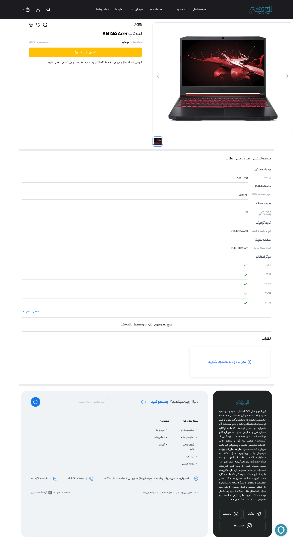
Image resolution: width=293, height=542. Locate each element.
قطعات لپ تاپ (188, 447)
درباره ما (119, 9)
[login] (38, 10)
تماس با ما (102, 9)
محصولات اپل (186, 430)
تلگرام (251, 514)
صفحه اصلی (199, 9)
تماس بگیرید (88, 52)
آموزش (139, 9)
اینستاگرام (238, 525)
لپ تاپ (126, 42)
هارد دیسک (187, 437)
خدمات (157, 9)
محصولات (179, 9)
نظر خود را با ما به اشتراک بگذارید (227, 361)
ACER (138, 25)
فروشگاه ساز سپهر (38, 492)
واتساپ (227, 514)
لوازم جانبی (188, 464)
